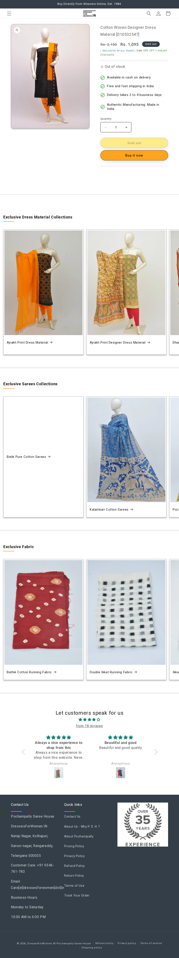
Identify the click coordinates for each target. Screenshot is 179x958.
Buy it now (134, 155)
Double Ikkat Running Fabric (111, 672)
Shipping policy (91, 947)
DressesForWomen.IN (41, 943)
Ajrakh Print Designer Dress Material (118, 342)
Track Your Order (77, 895)
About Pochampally (78, 836)
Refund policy (104, 943)
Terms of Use (74, 885)
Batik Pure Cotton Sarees (26, 457)
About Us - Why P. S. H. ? (82, 826)
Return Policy (74, 875)
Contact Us (72, 816)
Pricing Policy (74, 846)
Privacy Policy (74, 856)
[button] (9, 13)
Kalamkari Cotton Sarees (109, 509)
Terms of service (151, 943)
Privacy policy (127, 943)
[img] (89, 719)
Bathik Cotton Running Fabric (29, 672)
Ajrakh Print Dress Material (27, 342)
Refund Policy (74, 866)
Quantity (105, 118)
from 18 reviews (89, 726)
